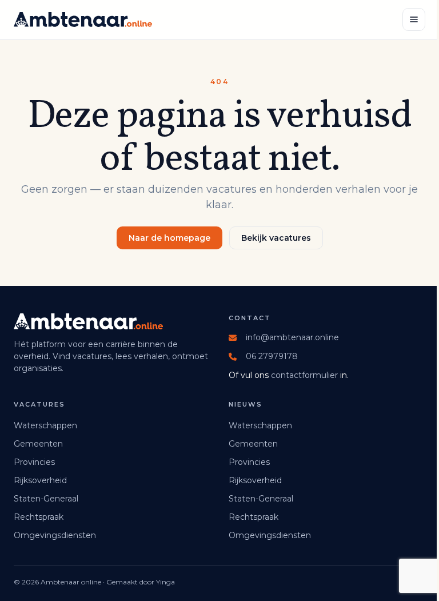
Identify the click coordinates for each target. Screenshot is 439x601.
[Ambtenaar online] (83, 19)
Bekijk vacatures (276, 238)
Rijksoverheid (40, 480)
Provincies (34, 462)
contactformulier (304, 375)
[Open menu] (413, 19)
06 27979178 (272, 356)
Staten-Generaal (46, 498)
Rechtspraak (38, 517)
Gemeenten (38, 444)
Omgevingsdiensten (55, 535)
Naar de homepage (169, 238)
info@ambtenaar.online (292, 337)
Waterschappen (45, 425)
